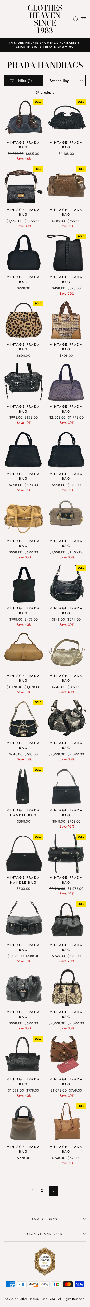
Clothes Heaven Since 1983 (45, 19)
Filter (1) (24, 80)
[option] (45, 45)
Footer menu (45, 1219)
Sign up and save (45, 1234)
